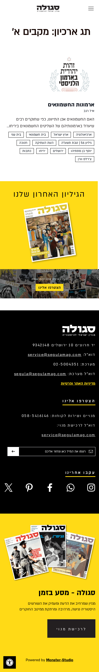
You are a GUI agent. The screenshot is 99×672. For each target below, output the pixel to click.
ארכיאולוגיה (84, 135)
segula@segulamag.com (40, 373)
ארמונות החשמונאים (71, 104)
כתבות (26, 151)
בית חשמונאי (37, 135)
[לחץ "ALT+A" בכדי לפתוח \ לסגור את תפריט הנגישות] (9, 662)
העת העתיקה (44, 143)
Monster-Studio (59, 660)
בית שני (16, 135)
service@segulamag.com (55, 354)
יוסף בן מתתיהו (81, 151)
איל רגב (89, 111)
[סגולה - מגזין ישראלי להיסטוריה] (48, 8)
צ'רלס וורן (85, 159)
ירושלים (58, 151)
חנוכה (23, 143)
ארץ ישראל (61, 135)
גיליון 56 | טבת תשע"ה (76, 143)
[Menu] (91, 8)
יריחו (42, 151)
